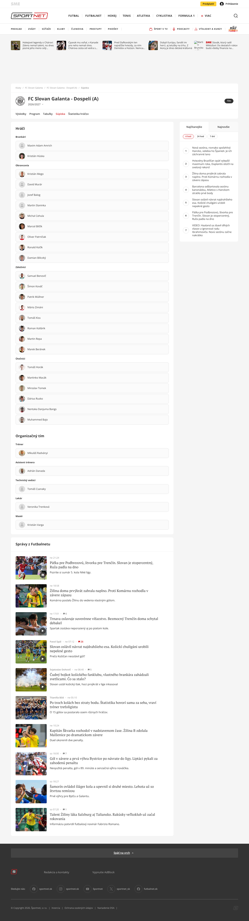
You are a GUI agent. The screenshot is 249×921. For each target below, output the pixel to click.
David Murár (34, 184)
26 (82, 641)
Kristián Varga (35, 525)
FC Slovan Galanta (34, 88)
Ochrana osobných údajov (79, 908)
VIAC (208, 16)
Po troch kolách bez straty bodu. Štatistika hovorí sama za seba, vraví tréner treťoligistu (103, 705)
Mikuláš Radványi (37, 453)
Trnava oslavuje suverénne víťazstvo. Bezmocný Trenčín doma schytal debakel (104, 621)
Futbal (73, 16)
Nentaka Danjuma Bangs (42, 409)
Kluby (18, 88)
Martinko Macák (36, 377)
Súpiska (60, 114)
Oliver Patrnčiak (36, 237)
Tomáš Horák (35, 367)
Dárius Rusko (35, 398)
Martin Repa (34, 338)
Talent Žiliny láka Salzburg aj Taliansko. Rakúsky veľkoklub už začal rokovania (102, 816)
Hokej (112, 16)
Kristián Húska (35, 156)
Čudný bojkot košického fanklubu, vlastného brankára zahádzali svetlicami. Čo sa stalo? (99, 677)
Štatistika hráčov (78, 114)
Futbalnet (93, 16)
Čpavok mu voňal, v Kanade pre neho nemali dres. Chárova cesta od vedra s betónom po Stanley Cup (83, 45)
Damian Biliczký (36, 257)
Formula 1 (186, 16)
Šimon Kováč (34, 286)
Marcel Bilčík (34, 226)
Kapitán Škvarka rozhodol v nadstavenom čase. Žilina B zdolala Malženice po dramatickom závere (99, 733)
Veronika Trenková (38, 506)
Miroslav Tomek (36, 388)
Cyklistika (164, 16)
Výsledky (21, 114)
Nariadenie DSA (106, 908)
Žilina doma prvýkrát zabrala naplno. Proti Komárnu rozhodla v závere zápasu (99, 593)
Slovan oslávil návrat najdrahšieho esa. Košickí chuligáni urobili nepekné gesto (99, 649)
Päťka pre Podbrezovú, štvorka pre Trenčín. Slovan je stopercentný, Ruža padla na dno (101, 565)
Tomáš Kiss (33, 317)
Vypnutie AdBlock (103, 872)
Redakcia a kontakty (56, 872)
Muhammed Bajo (37, 419)
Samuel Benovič (36, 276)
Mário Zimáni (35, 307)
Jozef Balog (33, 195)
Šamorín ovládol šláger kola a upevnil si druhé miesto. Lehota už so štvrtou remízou (102, 788)
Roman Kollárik (36, 328)
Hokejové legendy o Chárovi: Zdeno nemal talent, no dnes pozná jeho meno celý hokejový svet (38, 45)
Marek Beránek (36, 349)
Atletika (143, 16)
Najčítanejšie (194, 127)
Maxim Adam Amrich (39, 145)
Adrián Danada (36, 471)
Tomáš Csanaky (36, 489)
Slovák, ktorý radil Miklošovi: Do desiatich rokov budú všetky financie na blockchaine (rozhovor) (221, 45)
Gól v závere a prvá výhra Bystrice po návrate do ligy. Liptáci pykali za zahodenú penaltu (104, 760)
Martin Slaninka (36, 205)
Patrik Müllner (35, 297)
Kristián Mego (35, 174)
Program (34, 114)
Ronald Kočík (35, 247)
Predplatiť (208, 3)
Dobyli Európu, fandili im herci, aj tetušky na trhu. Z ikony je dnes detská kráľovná (176, 45)
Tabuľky (48, 114)
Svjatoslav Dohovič (60, 669)
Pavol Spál (55, 641)
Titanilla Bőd (57, 697)
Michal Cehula (35, 216)
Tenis (127, 16)
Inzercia (56, 908)
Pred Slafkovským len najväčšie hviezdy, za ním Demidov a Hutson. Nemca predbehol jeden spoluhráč (129, 45)
